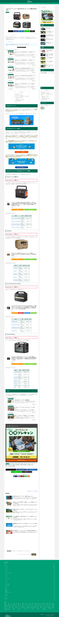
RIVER (15, 387)
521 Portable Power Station (16, 327)
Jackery (20, 463)
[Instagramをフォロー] (18, 476)
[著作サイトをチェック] (14, 476)
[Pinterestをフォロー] (23, 476)
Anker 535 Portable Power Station (20, 99)
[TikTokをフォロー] (21, 476)
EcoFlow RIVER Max (44, 99)
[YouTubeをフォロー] (20, 476)
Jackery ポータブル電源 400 (19, 97)
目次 (20, 92)
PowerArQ (23, 463)
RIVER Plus (15, 385)
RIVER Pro (15, 381)
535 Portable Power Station (16, 324)
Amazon (11, 41)
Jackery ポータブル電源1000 (16, 221)
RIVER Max (15, 383)
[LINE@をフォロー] (25, 476)
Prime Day (27, 463)
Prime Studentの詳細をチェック (21, 167)
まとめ (42, 100)
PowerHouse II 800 (14, 321)
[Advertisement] (21, 484)
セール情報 (7, 463)
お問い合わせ (52, 614)
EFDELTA (15, 374)
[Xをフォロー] (16, 476)
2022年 (11, 463)
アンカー (34, 463)
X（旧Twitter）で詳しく (21, 460)
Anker (17, 463)
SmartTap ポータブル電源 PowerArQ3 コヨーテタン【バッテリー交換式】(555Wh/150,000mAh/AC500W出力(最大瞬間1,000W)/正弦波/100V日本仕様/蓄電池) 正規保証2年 (23, 254)
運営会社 (42, 614)
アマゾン (30, 463)
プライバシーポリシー (47, 614)
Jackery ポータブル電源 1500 (16, 218)
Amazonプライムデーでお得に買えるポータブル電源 (21, 96)
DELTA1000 (16, 377)
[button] (32, 31)
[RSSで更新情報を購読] (29, 476)
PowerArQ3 (17, 98)
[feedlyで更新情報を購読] (27, 476)
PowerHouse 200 (14, 330)
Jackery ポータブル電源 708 (16, 224)
